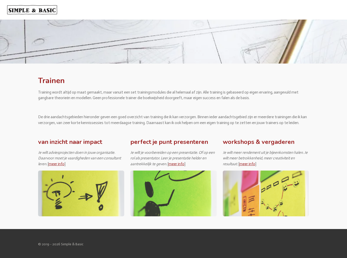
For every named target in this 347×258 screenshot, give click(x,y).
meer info (56, 164)
